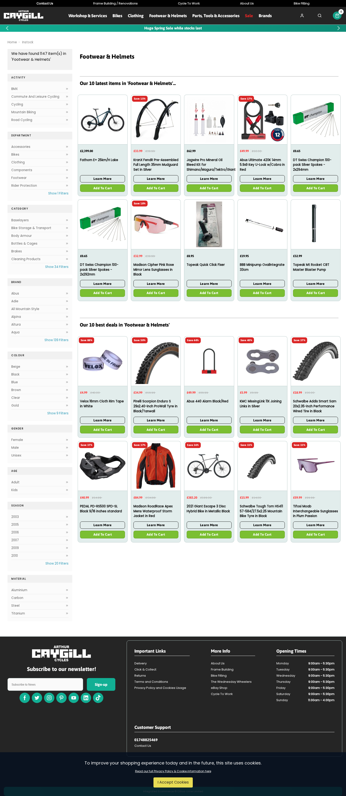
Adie (14, 301)
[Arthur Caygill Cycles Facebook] (25, 698)
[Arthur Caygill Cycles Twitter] (37, 698)
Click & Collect (145, 669)
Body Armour (21, 236)
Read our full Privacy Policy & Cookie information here (173, 771)
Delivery (140, 663)
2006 (15, 532)
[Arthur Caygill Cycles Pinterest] (61, 698)
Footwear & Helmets (168, 15)
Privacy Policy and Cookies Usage (160, 688)
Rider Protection (24, 185)
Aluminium (19, 590)
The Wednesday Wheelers (231, 681)
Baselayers (20, 220)
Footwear (19, 178)
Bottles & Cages (24, 243)
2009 (15, 548)
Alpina (16, 317)
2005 (15, 524)
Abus (15, 293)
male (15, 447)
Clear (15, 398)
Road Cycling (21, 120)
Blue (14, 382)
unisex (16, 455)
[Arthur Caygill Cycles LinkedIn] (86, 698)
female (17, 440)
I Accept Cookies (173, 782)
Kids (14, 490)
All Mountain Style (25, 309)
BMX (14, 89)
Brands (265, 15)
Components (21, 170)
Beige (15, 366)
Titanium (18, 613)
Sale (249, 15)
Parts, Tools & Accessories (215, 15)
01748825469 (146, 740)
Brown (16, 390)
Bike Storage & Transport (31, 228)
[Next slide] (338, 28)
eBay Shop (219, 688)
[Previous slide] (7, 28)
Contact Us (142, 745)
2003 (15, 517)
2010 (14, 556)
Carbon (17, 598)
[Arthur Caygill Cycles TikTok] (98, 698)
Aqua (15, 332)
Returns (140, 675)
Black (15, 374)
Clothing (136, 15)
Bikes (117, 15)
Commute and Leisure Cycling (35, 96)
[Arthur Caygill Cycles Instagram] (49, 698)
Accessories (20, 147)
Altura (16, 324)
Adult (15, 482)
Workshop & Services (87, 15)
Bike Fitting (219, 675)
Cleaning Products (25, 259)
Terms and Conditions (151, 681)
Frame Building (222, 669)
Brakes (16, 251)
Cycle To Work (222, 694)
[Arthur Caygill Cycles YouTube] (73, 698)
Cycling (17, 104)
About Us (218, 663)
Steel (15, 605)
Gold (15, 405)
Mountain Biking (23, 112)
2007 (15, 540)
